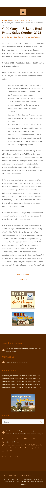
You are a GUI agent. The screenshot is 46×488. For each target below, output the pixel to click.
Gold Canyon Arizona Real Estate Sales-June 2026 (21, 378)
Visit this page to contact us (16, 362)
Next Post (23, 280)
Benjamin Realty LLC (12, 442)
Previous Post (23, 275)
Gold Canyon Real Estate (12, 37)
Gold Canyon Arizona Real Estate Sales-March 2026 (21, 387)
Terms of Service (25, 475)
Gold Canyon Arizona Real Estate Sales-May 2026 (21, 381)
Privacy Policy (13, 475)
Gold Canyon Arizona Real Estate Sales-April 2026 (21, 384)
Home (5, 475)
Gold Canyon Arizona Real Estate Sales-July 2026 (21, 376)
